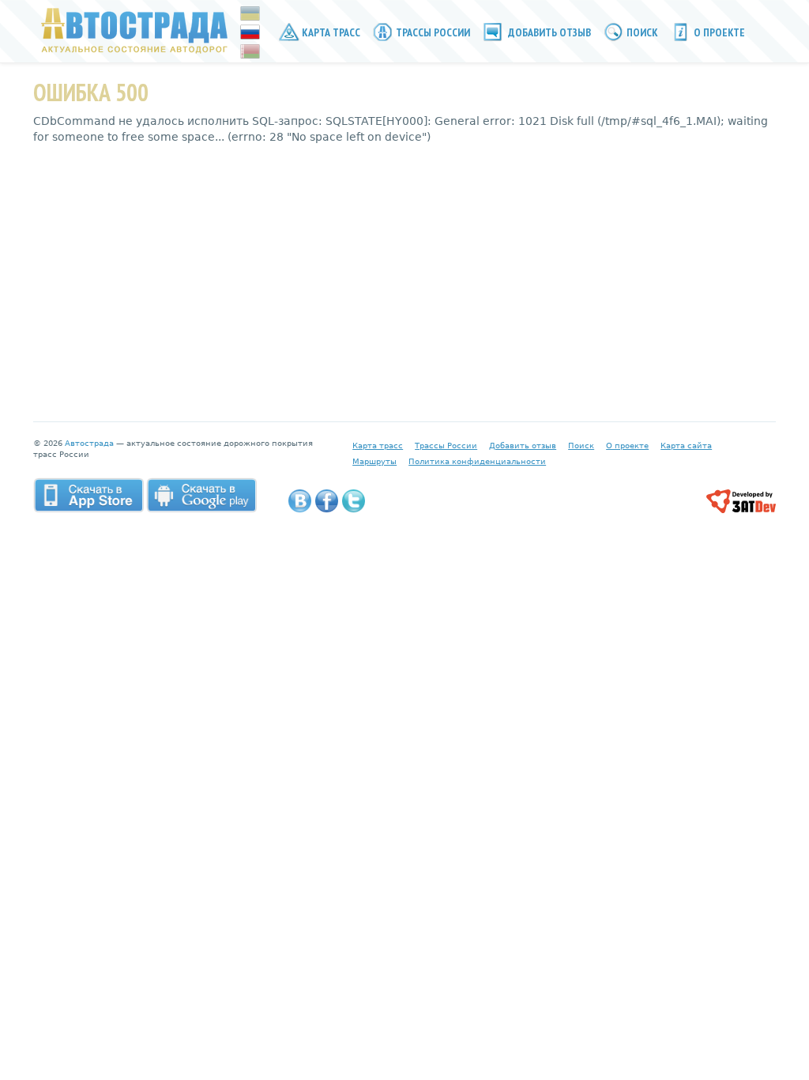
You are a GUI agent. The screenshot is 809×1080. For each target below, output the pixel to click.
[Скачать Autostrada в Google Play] (201, 495)
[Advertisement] (404, 271)
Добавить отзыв (548, 32)
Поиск (641, 32)
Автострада (89, 443)
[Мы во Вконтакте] (299, 500)
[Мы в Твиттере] (353, 500)
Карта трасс (329, 32)
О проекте (718, 32)
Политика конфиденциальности (477, 461)
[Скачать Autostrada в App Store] (88, 495)
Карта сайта (686, 445)
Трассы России (431, 32)
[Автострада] (130, 30)
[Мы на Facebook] (326, 500)
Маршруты (374, 461)
